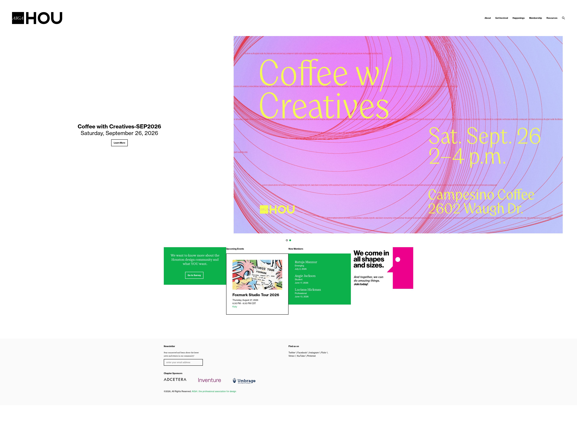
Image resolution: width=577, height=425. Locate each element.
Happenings (519, 18)
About (488, 18)
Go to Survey (194, 275)
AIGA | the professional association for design (214, 391)
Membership (535, 18)
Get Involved (501, 18)
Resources (551, 18)
